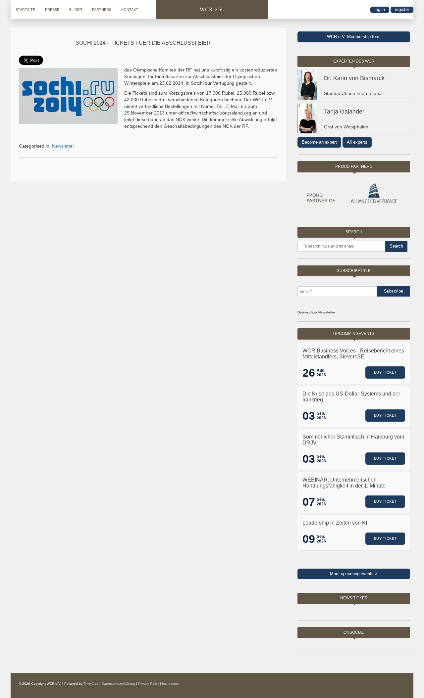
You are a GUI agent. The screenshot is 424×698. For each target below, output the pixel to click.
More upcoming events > (354, 573)
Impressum (170, 683)
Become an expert (319, 142)
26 (308, 372)
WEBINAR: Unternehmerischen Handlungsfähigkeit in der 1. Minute (344, 483)
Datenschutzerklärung (118, 683)
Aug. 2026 (321, 372)
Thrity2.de (91, 683)
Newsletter (63, 146)
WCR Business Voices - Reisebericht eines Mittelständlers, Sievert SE (353, 353)
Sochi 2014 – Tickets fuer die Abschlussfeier (143, 43)
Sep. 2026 (321, 415)
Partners (101, 10)
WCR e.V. (212, 9)
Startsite (25, 10)
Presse (52, 10)
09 (308, 538)
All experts (357, 142)
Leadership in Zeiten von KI (334, 523)
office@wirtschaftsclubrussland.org (214, 113)
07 (308, 501)
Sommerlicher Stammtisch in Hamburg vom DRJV (353, 439)
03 (308, 415)
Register (402, 9)
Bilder (75, 10)
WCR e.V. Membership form (354, 36)
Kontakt (129, 10)
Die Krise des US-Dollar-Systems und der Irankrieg (351, 396)
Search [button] (396, 246)
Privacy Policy (148, 683)
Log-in (380, 9)
